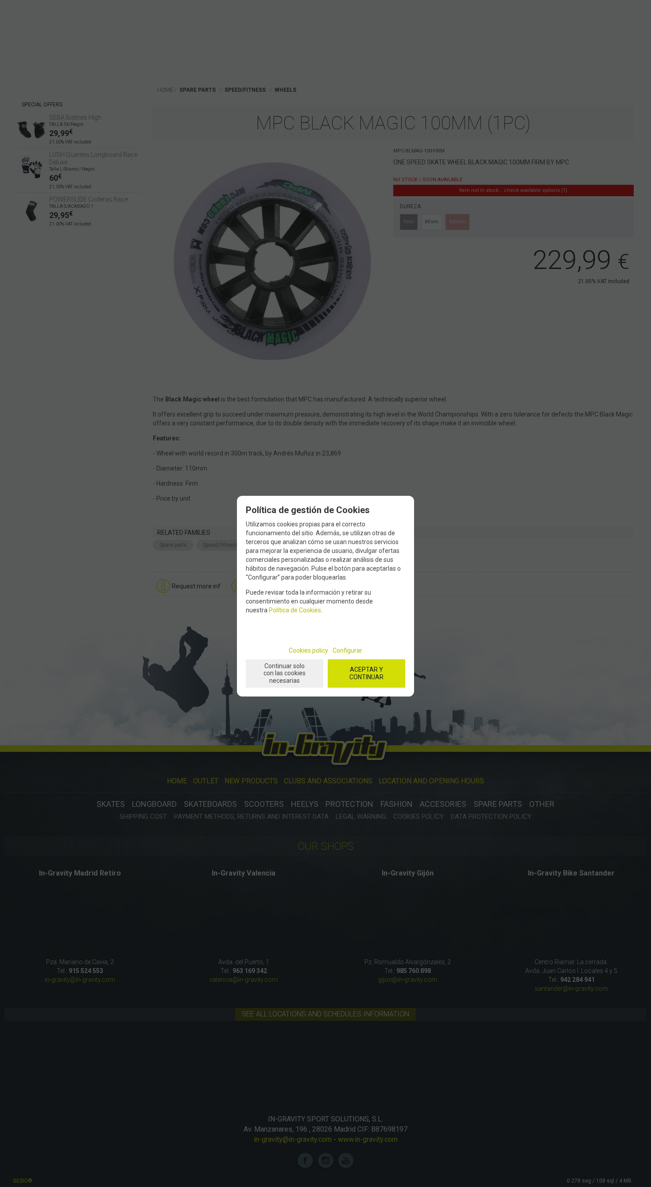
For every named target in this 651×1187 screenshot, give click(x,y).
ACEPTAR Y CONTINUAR (366, 673)
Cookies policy (308, 650)
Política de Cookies (295, 610)
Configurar (347, 650)
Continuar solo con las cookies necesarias (285, 673)
